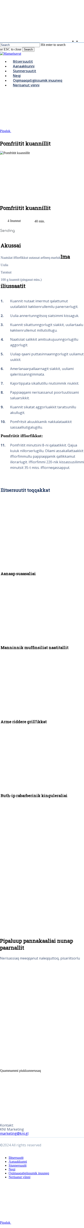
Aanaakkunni (18, 1161)
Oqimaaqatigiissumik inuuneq (29, 1173)
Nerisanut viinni (19, 1177)
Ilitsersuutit (16, 1157)
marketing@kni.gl (14, 1133)
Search (28, 49)
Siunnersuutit (17, 1165)
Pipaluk (5, 131)
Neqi (12, 1169)
